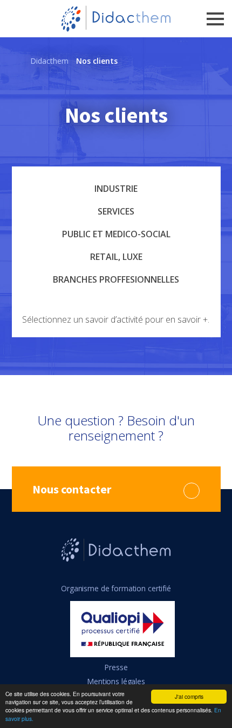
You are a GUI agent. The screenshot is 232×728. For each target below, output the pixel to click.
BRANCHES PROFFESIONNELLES (116, 279)
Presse (115, 667)
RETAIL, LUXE (116, 257)
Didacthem (49, 61)
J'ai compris (189, 696)
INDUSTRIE (116, 189)
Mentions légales (116, 681)
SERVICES (116, 211)
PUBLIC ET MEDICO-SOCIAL (116, 234)
